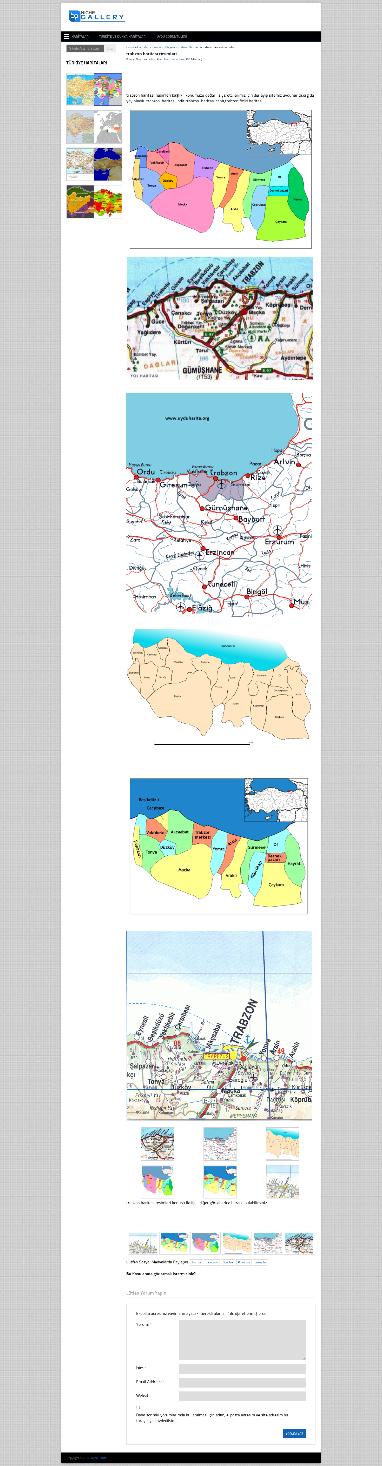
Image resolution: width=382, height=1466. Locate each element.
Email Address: (150, 1381)
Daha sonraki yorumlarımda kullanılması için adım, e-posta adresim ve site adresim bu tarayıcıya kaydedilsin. (212, 1417)
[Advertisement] (223, 17)
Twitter (196, 1262)
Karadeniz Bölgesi (163, 47)
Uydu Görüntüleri (172, 36)
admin (152, 59)
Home (130, 47)
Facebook (212, 1262)
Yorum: (143, 1324)
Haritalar (80, 36)
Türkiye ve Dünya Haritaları (122, 36)
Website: (143, 1395)
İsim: (141, 1367)
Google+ (228, 1262)
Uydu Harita (99, 1458)
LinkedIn (260, 1262)
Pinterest (244, 1262)
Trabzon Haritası (188, 47)
